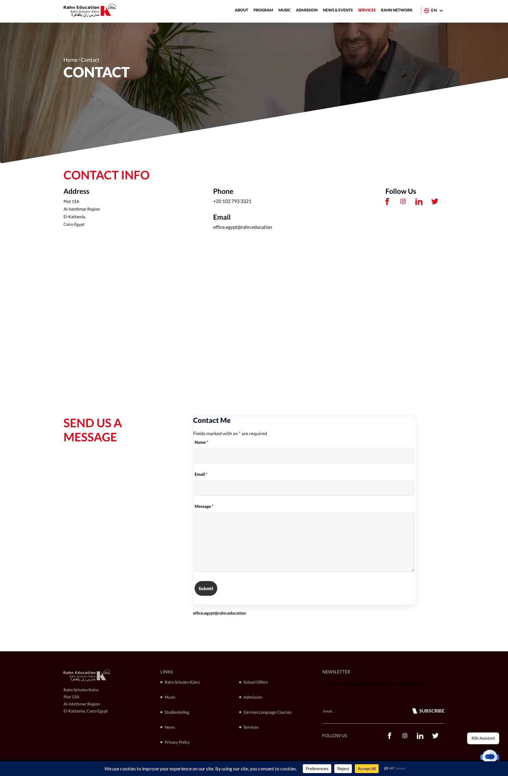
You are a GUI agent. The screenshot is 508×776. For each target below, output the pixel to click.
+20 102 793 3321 (232, 201)
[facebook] (387, 201)
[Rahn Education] (89, 10)
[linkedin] (418, 201)
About (241, 10)
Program (263, 10)
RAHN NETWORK (397, 10)
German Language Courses (267, 712)
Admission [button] (306, 10)
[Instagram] (403, 201)
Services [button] (367, 10)
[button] (489, 757)
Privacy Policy (177, 742)
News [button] (170, 727)
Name (201, 442)
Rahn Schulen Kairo (182, 682)
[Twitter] (434, 201)
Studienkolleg (177, 712)
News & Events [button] (338, 10)
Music (284, 10)
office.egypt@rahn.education (242, 227)
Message (204, 506)
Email (201, 474)
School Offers (255, 682)
